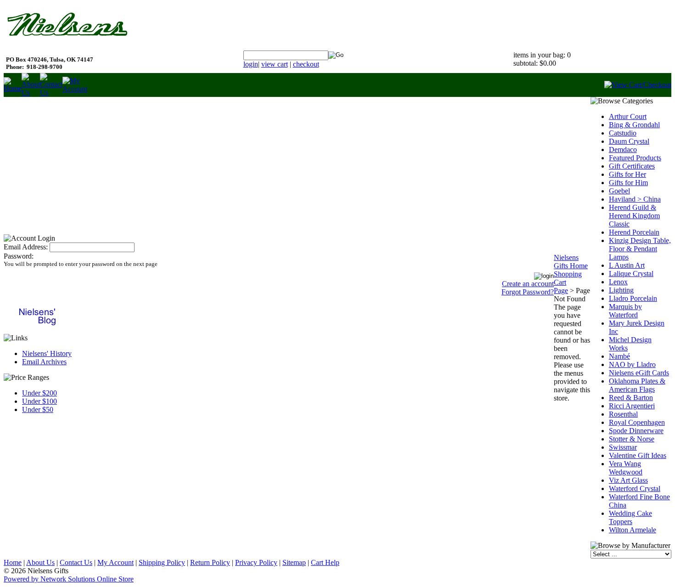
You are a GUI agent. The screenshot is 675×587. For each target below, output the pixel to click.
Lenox (618, 282)
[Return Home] (13, 88)
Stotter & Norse (631, 439)
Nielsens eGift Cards (639, 373)
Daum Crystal (629, 141)
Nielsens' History (47, 353)
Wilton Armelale (632, 530)
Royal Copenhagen (637, 422)
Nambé (619, 356)
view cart (274, 64)
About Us (40, 562)
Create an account (528, 284)
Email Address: (26, 247)
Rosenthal (623, 414)
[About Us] (31, 92)
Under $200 (39, 393)
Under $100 (39, 401)
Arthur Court (628, 116)
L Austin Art (627, 265)
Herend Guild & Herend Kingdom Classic (634, 215)
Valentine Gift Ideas (637, 455)
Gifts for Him (628, 182)
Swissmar (623, 447)
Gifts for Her (627, 174)
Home (13, 562)
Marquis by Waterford (625, 311)
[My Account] (74, 89)
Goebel (619, 191)
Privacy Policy (256, 562)
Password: (19, 256)
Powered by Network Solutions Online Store (69, 579)
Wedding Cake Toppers (630, 517)
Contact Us (76, 562)
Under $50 (37, 409)
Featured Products (635, 158)
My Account (115, 562)
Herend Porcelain (634, 232)
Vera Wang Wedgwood (625, 468)
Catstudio (622, 133)
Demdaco (623, 149)
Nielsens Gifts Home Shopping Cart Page (571, 274)
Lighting (621, 290)
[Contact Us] (51, 92)
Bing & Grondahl (634, 125)
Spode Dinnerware (636, 431)
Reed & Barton (631, 397)
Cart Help (325, 562)
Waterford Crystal (634, 488)
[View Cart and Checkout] (637, 85)
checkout (306, 64)
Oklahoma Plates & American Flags (637, 385)
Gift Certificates (632, 166)
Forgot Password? (527, 292)
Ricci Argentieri (632, 406)
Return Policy (210, 562)
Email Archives (44, 362)
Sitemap (294, 562)
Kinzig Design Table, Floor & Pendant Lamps (640, 249)
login (250, 64)
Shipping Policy (162, 562)
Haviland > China (635, 199)
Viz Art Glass (628, 480)
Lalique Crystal (631, 273)
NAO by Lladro (632, 364)
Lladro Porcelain (633, 298)
